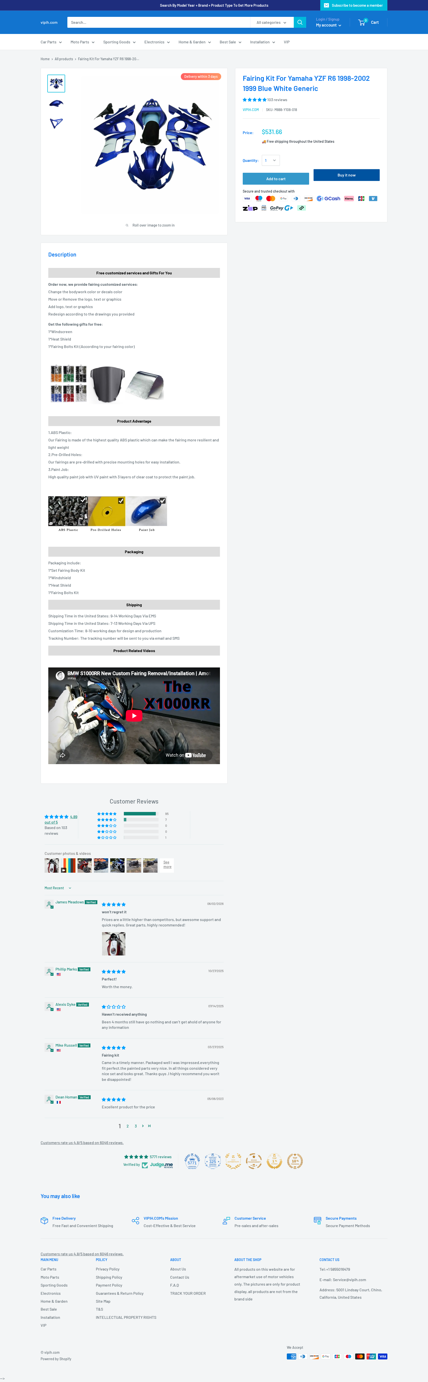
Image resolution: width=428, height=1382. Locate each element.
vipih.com (251, 110)
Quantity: (251, 160)
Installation (260, 41)
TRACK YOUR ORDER (188, 1293)
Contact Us (179, 1277)
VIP (287, 41)
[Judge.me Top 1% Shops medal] (274, 1161)
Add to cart (276, 178)
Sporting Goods (116, 41)
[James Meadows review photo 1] (114, 944)
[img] (114, 904)
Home (45, 59)
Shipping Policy (109, 1277)
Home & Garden (192, 41)
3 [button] (136, 1125)
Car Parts (48, 41)
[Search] (300, 22)
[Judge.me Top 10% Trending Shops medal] (295, 1161)
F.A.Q (174, 1285)
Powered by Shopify (56, 1359)
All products (64, 59)
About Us (178, 1269)
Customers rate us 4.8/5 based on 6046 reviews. (82, 1142)
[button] (255, 99)
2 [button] (128, 1125)
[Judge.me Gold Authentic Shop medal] (233, 1161)
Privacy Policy (108, 1269)
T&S (99, 1309)
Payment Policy (109, 1285)
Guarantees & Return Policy (120, 1293)
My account (326, 24)
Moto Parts (80, 41)
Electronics (154, 41)
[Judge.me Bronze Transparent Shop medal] (254, 1161)
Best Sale (228, 41)
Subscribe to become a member (357, 5)
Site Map (103, 1301)
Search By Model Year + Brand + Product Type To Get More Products (214, 5)
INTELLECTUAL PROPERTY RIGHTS (124, 1317)
